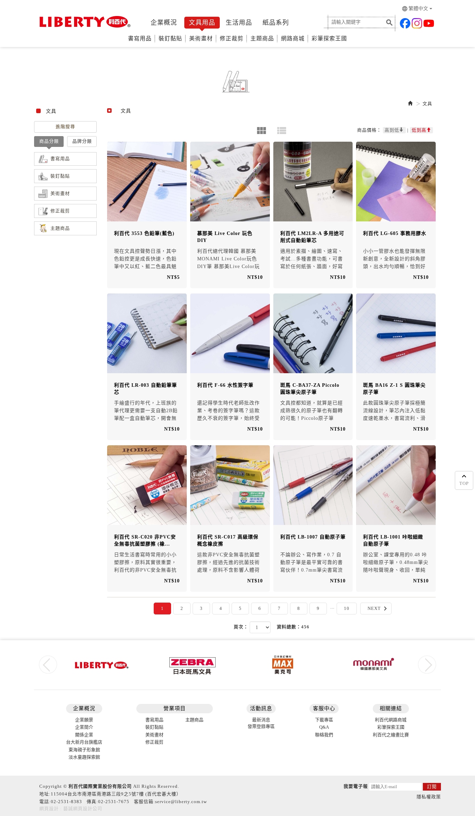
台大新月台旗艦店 (84, 742)
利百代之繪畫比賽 (391, 734)
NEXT (378, 608)
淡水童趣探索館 (84, 757)
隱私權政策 (429, 796)
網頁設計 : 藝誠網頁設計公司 (70, 808)
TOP (464, 483)
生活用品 (239, 22)
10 (346, 608)
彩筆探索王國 (329, 38)
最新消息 (261, 719)
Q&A (324, 727)
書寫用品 (140, 38)
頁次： (241, 626)
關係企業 (84, 734)
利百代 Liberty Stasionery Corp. (83, 21)
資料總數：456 (293, 626)
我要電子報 (356, 786)
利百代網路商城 (390, 719)
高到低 (392, 130)
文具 (427, 103)
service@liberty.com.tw (181, 801)
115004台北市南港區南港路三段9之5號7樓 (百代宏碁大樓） (116, 794)
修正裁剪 (231, 38)
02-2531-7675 (113, 801)
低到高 (419, 130)
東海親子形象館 (84, 749)
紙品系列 (276, 22)
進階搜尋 (65, 126)
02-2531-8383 (66, 801)
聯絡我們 (324, 734)
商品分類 (49, 141)
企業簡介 (84, 727)
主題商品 (262, 38)
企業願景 (84, 719)
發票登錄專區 (261, 726)
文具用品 (202, 22)
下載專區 (324, 719)
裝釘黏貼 (170, 38)
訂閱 (432, 786)
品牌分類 (82, 141)
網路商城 (293, 38)
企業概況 (164, 22)
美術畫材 (201, 38)
